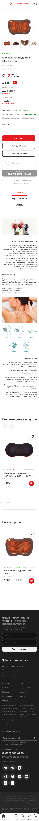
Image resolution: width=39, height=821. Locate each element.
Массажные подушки (9, 708)
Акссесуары (6, 723)
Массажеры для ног (9, 711)
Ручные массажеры (26, 711)
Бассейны (23, 720)
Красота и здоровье (9, 720)
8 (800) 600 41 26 (13, 753)
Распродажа (7, 696)
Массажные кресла (9, 705)
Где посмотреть (15, 75)
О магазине (6, 684)
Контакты (23, 696)
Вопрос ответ (25, 688)
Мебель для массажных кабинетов (28, 716)
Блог (21, 684)
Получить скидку (19, 649)
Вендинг (5, 700)
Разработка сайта (8, 676)
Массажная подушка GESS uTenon (18, 572)
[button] (11, 426)
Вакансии (5, 688)
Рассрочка (6, 692)
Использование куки (9, 673)
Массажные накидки (27, 705)
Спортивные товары (27, 708)
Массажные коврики (9, 714)
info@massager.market (15, 756)
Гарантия (23, 692)
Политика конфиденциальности (13, 670)
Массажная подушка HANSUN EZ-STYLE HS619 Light (18, 474)
